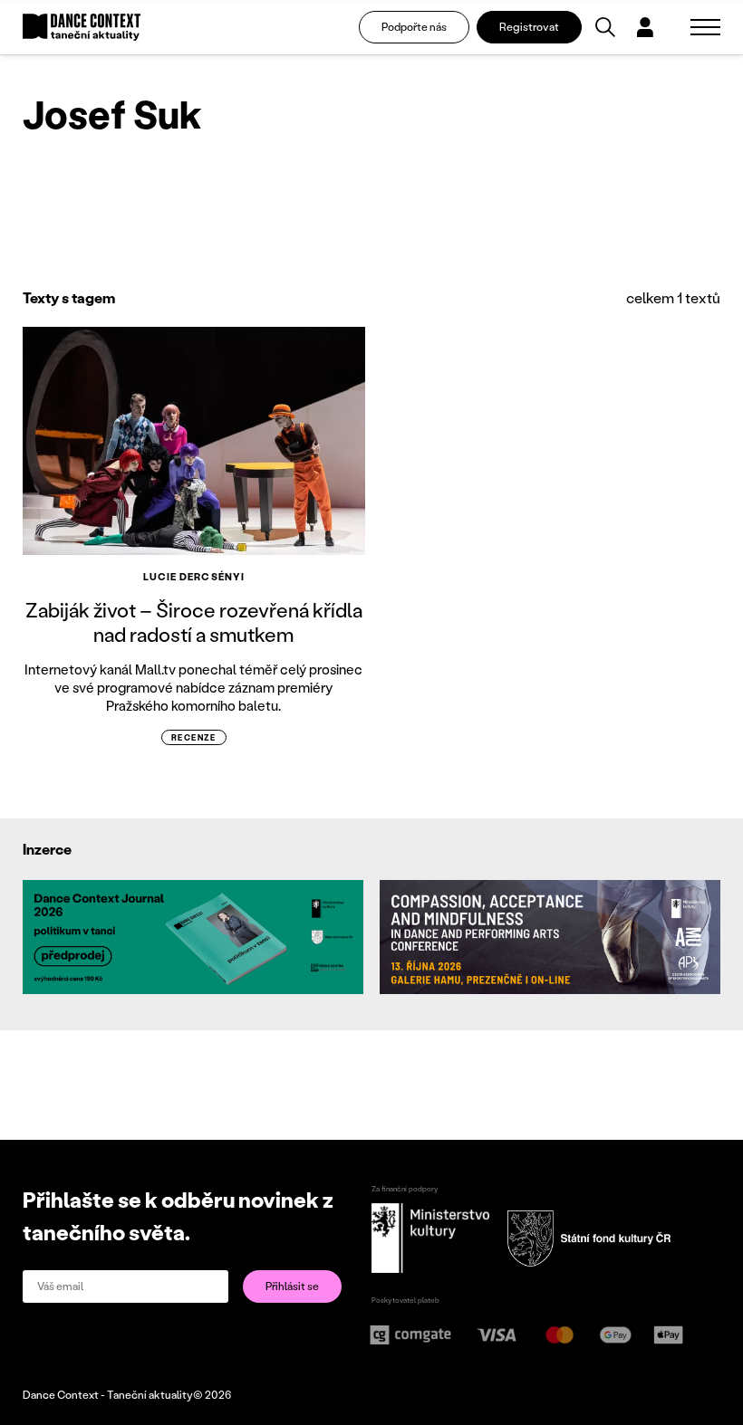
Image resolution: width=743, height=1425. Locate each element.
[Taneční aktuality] (81, 28)
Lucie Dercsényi (194, 576)
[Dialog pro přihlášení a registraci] (645, 27)
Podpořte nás (414, 26)
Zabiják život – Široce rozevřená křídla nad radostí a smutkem (193, 621)
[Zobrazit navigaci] (705, 27)
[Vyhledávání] (605, 27)
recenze (194, 737)
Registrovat (529, 26)
